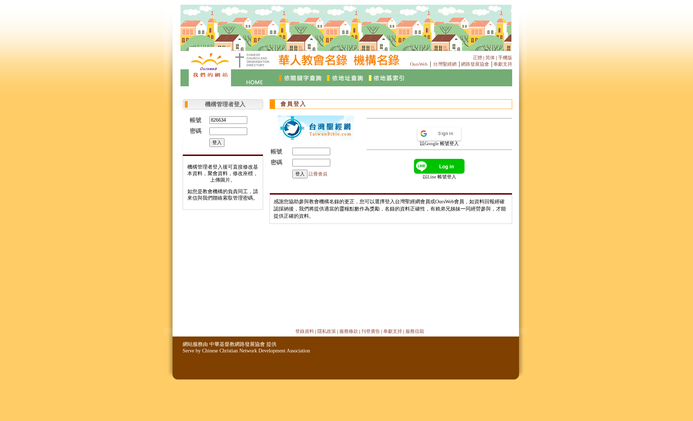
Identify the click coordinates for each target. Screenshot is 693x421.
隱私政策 (326, 331)
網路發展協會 (475, 64)
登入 (217, 142)
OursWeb (419, 64)
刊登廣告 (370, 331)
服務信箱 (414, 331)
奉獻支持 (502, 64)
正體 (477, 57)
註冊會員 (318, 174)
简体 (490, 57)
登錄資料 (304, 331)
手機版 (505, 57)
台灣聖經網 (445, 64)
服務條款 (348, 331)
